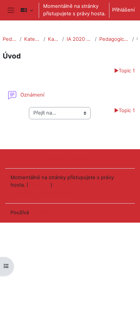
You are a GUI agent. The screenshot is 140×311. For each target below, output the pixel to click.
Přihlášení (123, 10)
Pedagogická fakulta (10, 39)
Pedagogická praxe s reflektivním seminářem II (114, 39)
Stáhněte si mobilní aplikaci (42, 193)
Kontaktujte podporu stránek (53, 158)
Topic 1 (124, 71)
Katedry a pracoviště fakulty (32, 39)
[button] (26, 10)
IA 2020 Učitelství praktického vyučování (79, 39)
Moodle (39, 212)
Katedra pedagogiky (53, 39)
